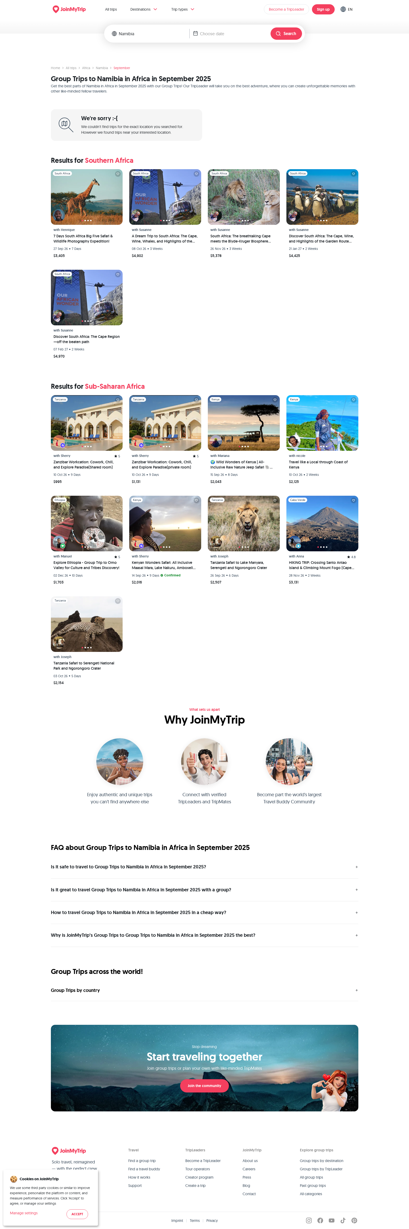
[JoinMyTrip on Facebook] (320, 1220)
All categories (311, 1193)
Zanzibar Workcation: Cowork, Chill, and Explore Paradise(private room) (162, 465)
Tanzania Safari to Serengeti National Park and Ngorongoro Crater (83, 666)
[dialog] (50, 1198)
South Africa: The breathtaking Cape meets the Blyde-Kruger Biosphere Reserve (240, 239)
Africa (86, 68)
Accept (77, 1214)
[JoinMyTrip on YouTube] (331, 1220)
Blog (246, 1185)
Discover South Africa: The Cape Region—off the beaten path (86, 339)
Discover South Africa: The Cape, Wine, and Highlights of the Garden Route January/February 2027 (321, 239)
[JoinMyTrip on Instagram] (309, 1220)
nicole (300, 456)
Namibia (102, 68)
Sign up (323, 9)
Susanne (145, 230)
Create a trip (195, 1185)
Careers (249, 1169)
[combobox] (154, 33)
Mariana (223, 456)
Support (135, 1185)
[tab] (82, 220)
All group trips (311, 1177)
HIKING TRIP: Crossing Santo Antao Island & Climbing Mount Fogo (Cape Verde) (320, 565)
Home (55, 68)
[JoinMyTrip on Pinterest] (354, 1220)
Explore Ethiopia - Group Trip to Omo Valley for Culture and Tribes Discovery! (86, 565)
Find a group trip (142, 1160)
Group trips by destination (321, 1160)
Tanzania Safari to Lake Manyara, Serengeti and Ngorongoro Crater (238, 565)
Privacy (212, 1220)
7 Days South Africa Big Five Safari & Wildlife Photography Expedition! (83, 239)
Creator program (199, 1177)
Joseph (223, 556)
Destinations (140, 9)
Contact (249, 1193)
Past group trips (313, 1185)
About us (250, 1160)
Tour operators (197, 1169)
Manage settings (24, 1213)
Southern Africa (109, 160)
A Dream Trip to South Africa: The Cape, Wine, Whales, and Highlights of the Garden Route (165, 239)
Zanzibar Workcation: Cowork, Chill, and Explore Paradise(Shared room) (83, 465)
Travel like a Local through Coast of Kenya (318, 465)
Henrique (68, 230)
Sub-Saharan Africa (115, 386)
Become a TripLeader (286, 9)
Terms (195, 1220)
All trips (111, 9)
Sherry (65, 456)
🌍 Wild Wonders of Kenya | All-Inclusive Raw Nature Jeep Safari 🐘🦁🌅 (242, 465)
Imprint (177, 1220)
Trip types (179, 9)
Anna (300, 556)
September (122, 68)
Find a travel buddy (144, 1169)
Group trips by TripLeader (321, 1169)
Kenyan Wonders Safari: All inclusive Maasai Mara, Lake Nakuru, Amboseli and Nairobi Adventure (162, 565)
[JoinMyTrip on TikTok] (343, 1220)
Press (247, 1177)
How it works (139, 1177)
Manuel (66, 556)
